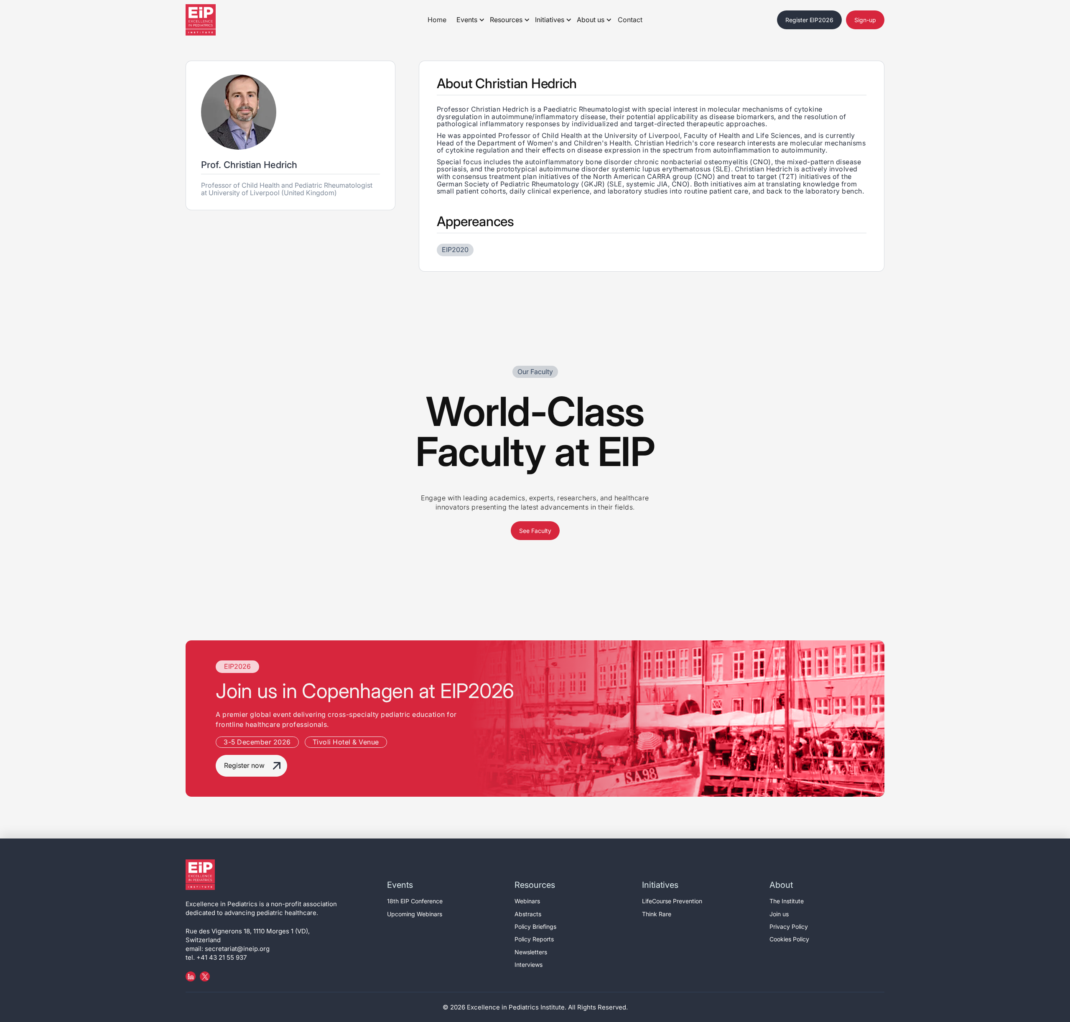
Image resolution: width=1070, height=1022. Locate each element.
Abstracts (528, 914)
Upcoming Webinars (414, 914)
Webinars (527, 901)
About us (590, 19)
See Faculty (535, 530)
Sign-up (865, 19)
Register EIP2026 (809, 19)
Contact (630, 19)
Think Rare (656, 914)
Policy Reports (534, 939)
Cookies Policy (789, 939)
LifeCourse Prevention (672, 901)
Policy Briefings (535, 926)
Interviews (529, 964)
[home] (211, 20)
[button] (468, 20)
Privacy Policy (788, 926)
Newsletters (531, 952)
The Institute (786, 901)
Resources (506, 19)
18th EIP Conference (415, 901)
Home (437, 19)
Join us (779, 914)
